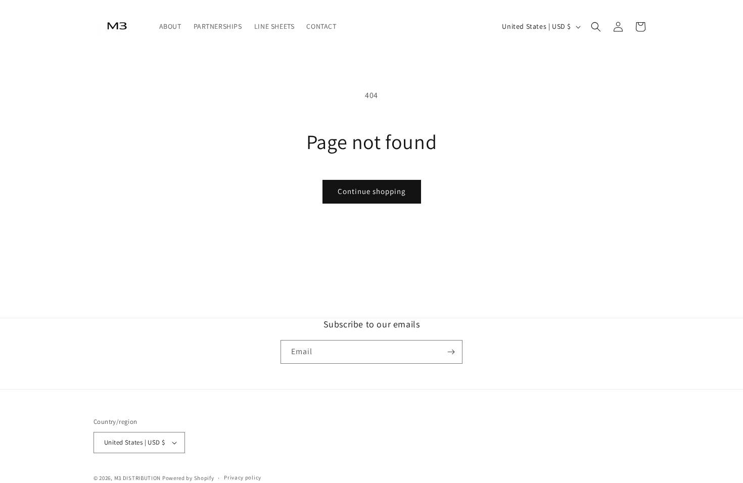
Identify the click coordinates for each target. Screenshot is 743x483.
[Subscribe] (451, 352)
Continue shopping (372, 191)
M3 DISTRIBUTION (137, 477)
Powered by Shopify (188, 477)
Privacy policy (242, 477)
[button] (596, 27)
